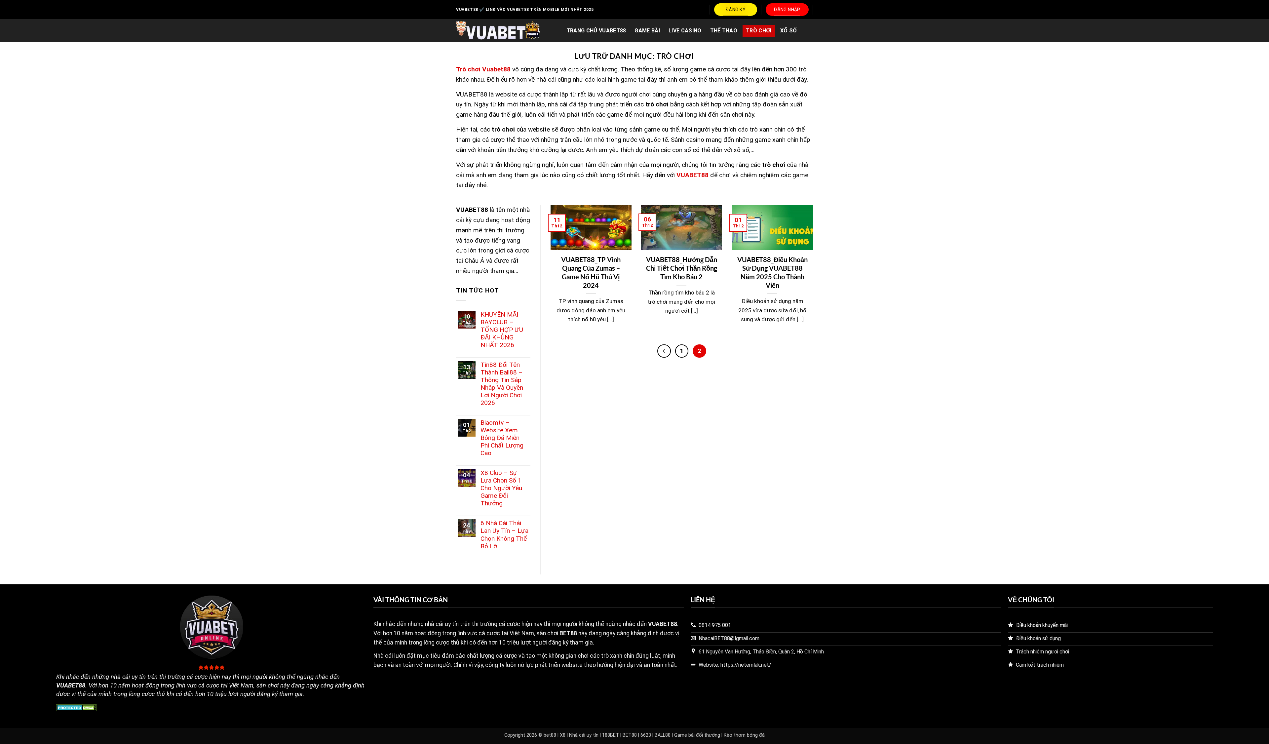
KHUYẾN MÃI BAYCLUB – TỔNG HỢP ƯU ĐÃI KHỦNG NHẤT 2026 (502, 330)
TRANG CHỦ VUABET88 (596, 30)
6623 (645, 735)
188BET (610, 735)
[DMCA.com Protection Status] (76, 707)
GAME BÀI (647, 30)
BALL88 (663, 735)
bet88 (550, 735)
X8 (562, 735)
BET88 (630, 735)
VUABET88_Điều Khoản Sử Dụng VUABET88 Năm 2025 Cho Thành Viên (772, 272)
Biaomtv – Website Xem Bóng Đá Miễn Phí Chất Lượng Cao (502, 438)
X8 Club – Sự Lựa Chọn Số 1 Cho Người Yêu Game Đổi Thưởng (501, 488)
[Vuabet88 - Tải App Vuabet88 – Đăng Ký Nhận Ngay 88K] (498, 31)
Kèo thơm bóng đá (744, 735)
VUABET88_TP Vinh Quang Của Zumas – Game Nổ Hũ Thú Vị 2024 (591, 272)
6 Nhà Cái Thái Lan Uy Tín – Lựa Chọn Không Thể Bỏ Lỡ (504, 534)
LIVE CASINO (685, 30)
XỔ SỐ (788, 30)
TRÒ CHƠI (759, 30)
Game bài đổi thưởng (697, 735)
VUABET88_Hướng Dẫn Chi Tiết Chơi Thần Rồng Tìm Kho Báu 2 (681, 268)
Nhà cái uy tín (583, 735)
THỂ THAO (724, 30)
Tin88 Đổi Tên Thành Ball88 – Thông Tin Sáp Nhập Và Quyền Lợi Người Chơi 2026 (502, 384)
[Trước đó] (664, 351)
